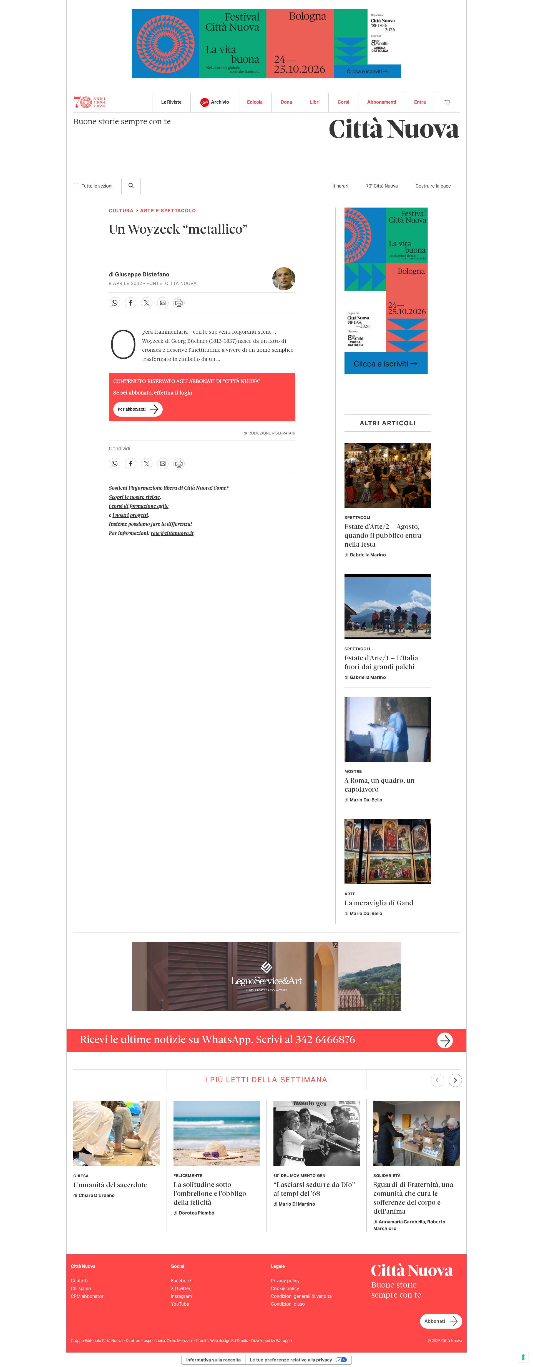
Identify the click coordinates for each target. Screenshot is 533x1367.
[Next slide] (455, 1080)
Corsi (343, 102)
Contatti (79, 1281)
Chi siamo (81, 1288)
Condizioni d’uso (288, 1304)
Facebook (181, 1281)
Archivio (220, 102)
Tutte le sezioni (97, 186)
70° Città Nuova (382, 186)
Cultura (121, 211)
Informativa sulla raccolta (213, 1360)
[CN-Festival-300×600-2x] (386, 290)
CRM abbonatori (88, 1296)
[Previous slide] (437, 1080)
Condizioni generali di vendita (301, 1296)
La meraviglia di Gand (379, 903)
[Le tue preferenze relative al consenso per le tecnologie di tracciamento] (523, 1357)
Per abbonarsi (131, 409)
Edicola (255, 102)
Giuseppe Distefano (142, 274)
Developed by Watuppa (271, 1340)
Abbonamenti (381, 102)
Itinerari (340, 186)
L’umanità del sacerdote (110, 1185)
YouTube (180, 1304)
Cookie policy (285, 1288)
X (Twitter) (181, 1288)
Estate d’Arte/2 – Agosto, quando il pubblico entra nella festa (383, 536)
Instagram (181, 1296)
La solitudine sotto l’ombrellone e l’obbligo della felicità (210, 1194)
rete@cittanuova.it (172, 533)
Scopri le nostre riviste (134, 497)
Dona (286, 102)
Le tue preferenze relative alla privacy (291, 1360)
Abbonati (434, 1321)
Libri (315, 102)
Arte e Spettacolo (168, 211)
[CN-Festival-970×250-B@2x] (266, 43)
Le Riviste (171, 102)
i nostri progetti (130, 515)
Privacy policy (285, 1281)
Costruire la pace (433, 186)
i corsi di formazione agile (139, 506)
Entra (420, 102)
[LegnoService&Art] (266, 976)
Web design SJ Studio (229, 1340)
